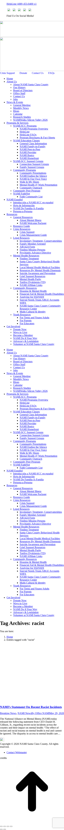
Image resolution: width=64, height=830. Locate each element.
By (40, 713)
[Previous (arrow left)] (1, 829)
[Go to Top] (32, 822)
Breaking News (8, 713)
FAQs (51, 73)
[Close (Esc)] (1, 826)
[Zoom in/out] (11, 826)
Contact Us (37, 73)
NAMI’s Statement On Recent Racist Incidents (31, 707)
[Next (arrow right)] (4, 829)
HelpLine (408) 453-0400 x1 (22, 3)
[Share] (4, 826)
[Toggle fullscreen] (8, 826)
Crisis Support (7, 73)
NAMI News (24, 713)
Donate (23, 73)
